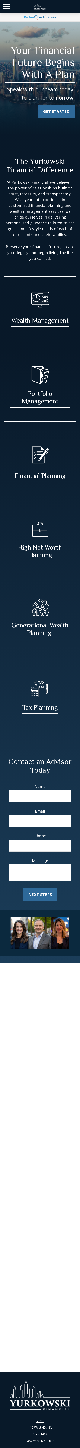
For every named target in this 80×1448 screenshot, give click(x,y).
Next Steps (40, 894)
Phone (40, 835)
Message (40, 860)
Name (40, 786)
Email (40, 811)
